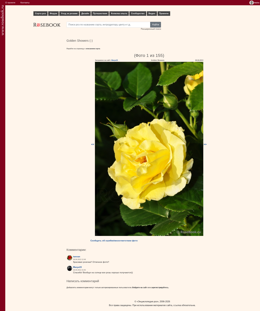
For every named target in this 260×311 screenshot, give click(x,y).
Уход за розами (69, 13)
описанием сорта (93, 49)
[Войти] (251, 3)
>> (205, 144)
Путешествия (100, 13)
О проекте (10, 3)
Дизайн (85, 13)
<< (92, 144)
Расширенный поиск (151, 29)
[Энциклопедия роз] (2, 20)
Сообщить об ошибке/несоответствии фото (114, 240)
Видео (152, 13)
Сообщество (138, 13)
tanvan (76, 256)
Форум (53, 13)
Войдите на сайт (139, 287)
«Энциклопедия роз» (147, 301)
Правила (164, 13)
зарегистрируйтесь (159, 287)
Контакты (24, 3)
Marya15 (114, 60)
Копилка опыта (119, 13)
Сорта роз (40, 13)
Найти (155, 24)
